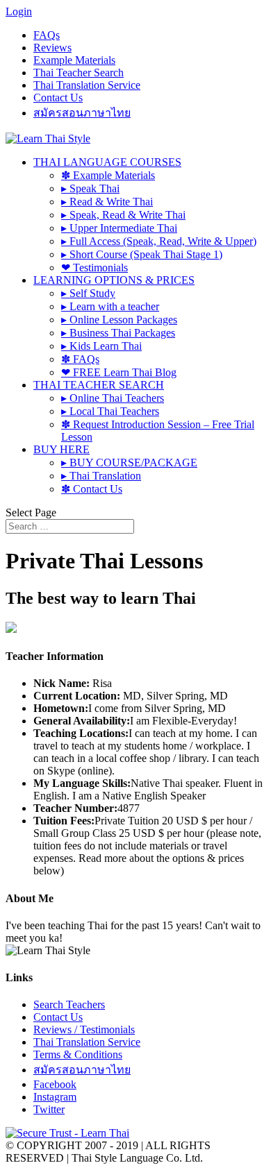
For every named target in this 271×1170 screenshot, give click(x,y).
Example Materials (74, 60)
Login (19, 11)
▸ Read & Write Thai (107, 201)
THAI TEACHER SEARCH (98, 385)
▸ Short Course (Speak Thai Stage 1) (141, 254)
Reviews (52, 47)
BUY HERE (61, 449)
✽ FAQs (80, 359)
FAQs (46, 35)
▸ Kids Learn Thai (101, 346)
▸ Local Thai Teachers (110, 411)
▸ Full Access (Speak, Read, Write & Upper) (158, 241)
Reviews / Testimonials (84, 1029)
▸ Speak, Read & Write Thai (123, 215)
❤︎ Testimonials (94, 267)
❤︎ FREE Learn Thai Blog (118, 372)
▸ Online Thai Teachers (112, 398)
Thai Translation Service (86, 85)
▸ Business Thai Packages (118, 333)
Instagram (54, 1097)
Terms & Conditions (77, 1054)
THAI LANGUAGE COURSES (107, 162)
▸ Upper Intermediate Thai (119, 228)
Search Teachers (69, 1004)
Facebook (54, 1084)
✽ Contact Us (91, 489)
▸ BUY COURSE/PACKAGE (129, 462)
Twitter (49, 1109)
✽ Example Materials (108, 175)
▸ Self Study (88, 293)
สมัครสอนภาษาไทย (82, 113)
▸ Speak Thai (90, 188)
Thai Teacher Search (78, 72)
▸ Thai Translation (101, 476)
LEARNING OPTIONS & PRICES (114, 280)
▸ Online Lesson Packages (119, 319)
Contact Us (58, 97)
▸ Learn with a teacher (110, 306)
